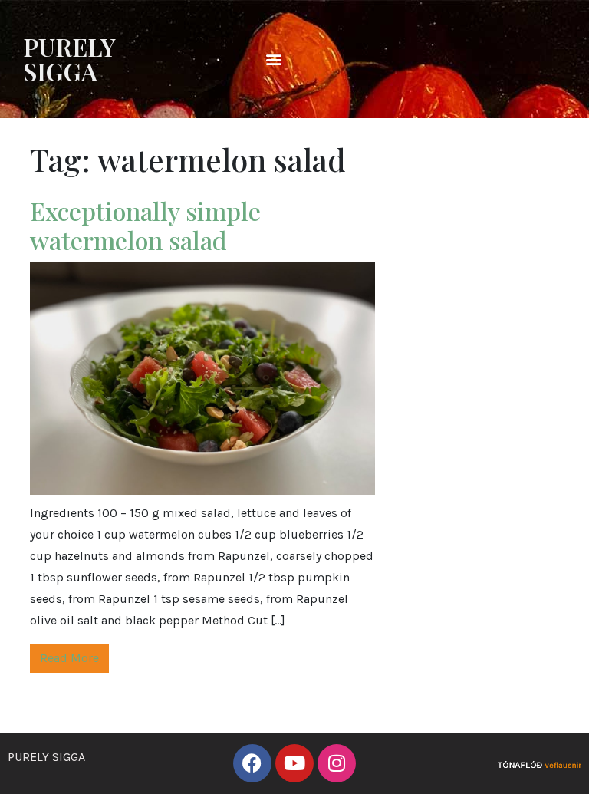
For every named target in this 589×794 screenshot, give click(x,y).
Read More (69, 658)
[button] (274, 59)
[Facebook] (252, 763)
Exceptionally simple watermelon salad (145, 225)
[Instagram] (337, 763)
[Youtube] (294, 763)
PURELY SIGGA (69, 58)
